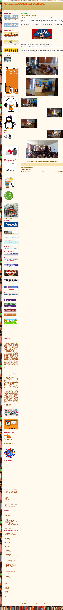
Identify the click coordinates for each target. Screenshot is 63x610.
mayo (7, 573)
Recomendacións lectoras (11, 564)
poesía (16, 386)
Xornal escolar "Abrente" (10, 561)
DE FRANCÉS (7, 493)
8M (15, 339)
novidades (16, 375)
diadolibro (15, 358)
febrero (7, 577)
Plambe (11, 386)
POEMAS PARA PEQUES (10, 506)
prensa (8, 387)
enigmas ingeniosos (9, 361)
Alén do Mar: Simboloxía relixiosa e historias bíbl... (11, 569)
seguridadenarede (6, 397)
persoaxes (13, 385)
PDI (9, 377)
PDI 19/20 (10, 382)
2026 (6, 538)
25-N (5, 339)
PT (16, 390)
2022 (6, 543)
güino (7, 596)
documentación (15, 359)
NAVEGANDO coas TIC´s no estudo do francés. (11, 566)
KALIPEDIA (7, 499)
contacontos (8, 351)
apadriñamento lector (11, 343)
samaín (14, 396)
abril (7, 575)
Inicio (43, 171)
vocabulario (5, 401)
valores (7, 398)
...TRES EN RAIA (8, 528)
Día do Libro (6, 357)
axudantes (7, 344)
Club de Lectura (15, 10)
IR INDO (6, 498)
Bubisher (13, 346)
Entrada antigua (60, 171)
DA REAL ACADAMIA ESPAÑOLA (11, 491)
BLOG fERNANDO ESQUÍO (10, 532)
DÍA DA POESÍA (13, 356)
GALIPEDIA (7, 497)
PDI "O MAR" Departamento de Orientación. (12, 558)
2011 (6, 588)
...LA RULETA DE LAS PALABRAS (11, 524)
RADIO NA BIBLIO (24, 10)
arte (17, 343)
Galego (5, 366)
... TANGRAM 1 (7, 519)
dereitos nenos (11, 354)
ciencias (5, 348)
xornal (17, 401)
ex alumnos (10, 363)
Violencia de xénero (12, 399)
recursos (7, 394)
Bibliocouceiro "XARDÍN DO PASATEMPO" (24, 4)
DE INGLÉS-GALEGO (9, 496)
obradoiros (7, 376)
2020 (6, 546)
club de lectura (7, 349)
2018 (6, 549)
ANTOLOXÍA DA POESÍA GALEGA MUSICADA (11, 505)
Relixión (5, 395)
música (12, 374)
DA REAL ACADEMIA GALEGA (11, 492)
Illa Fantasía (11, 367)
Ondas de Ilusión (9, 567)
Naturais (7, 375)
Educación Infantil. (15, 360)
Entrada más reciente (25, 171)
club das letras (14, 348)
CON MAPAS (7, 515)
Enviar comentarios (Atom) (32, 173)
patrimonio (15, 376)
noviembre (8, 551)
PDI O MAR (13, 383)
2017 (6, 580)
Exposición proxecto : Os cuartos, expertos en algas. (11, 571)
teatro (32, 164)
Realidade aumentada (13, 392)
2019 (6, 547)
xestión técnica (12, 401)
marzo (7, 576)
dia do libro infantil (14, 357)
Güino (9, 366)
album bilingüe (14, 340)
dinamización (6, 359)
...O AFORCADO (8, 525)
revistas (10, 395)
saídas (10, 396)
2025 (6, 539)
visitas (14, 400)
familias (8, 364)
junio (7, 555)
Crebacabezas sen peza (10, 560)
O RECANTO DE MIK (9, 533)
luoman (34, 603)
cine (9, 348)
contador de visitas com (8, 325)
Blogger (45, 603)
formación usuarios (7, 365)
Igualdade (6, 367)
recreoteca (16, 393)
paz (5, 377)
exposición (15, 363)
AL (10, 340)
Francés (15, 365)
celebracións (7, 347)
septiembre (8, 554)
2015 (6, 583)
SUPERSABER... (8, 511)
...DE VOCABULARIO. (9, 523)
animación (15, 342)
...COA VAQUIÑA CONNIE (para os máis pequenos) (11, 522)
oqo (12, 376)
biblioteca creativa (13, 344)
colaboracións (27, 164)
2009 (6, 591)
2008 (6, 592)
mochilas (11, 373)
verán (11, 398)
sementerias (12, 397)
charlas (16, 347)
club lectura (16, 349)
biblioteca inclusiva (8, 345)
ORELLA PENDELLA (9, 507)
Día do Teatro (8, 358)
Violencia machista (7, 400)
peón (8, 385)
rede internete (14, 394)
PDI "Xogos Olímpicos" (10, 381)
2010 (6, 590)
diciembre (8, 550)
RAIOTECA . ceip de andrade (10, 534)
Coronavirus (16, 352)
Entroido (16, 361)
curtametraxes (9, 353)
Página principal (6, 10)
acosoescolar (6, 340)
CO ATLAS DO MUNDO (9, 514)
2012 (6, 587)
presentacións (14, 387)
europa (6, 363)
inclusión (16, 367)
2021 (6, 545)
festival (15, 364)
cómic (17, 350)
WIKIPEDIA (7, 500)
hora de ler (14, 366)
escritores (8, 362)
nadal (17, 374)
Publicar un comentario (26, 169)
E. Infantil (8, 360)
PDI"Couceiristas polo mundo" (11, 384)
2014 (6, 584)
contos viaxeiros (9, 352)
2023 (6, 542)
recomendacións (8, 393)
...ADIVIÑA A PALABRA (9, 520)
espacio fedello (16, 362)
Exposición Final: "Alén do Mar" (12, 556)
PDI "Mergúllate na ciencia (11, 380)
